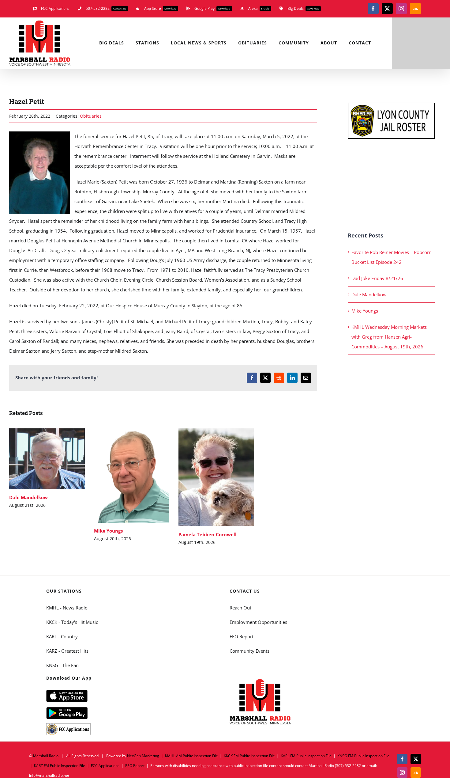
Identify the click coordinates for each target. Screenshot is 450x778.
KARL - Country (62, 636)
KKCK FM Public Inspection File (249, 755)
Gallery (56, 459)
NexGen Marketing (143, 755)
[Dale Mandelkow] (47, 458)
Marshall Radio (45, 755)
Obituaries (91, 116)
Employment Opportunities (258, 622)
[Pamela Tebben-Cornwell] (216, 477)
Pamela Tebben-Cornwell (207, 477)
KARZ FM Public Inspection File (59, 765)
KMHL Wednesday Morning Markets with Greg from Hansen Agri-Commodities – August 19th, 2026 (389, 337)
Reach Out (240, 608)
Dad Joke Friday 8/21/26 (377, 278)
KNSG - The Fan (62, 665)
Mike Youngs (122, 476)
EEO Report (241, 636)
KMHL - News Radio (67, 608)
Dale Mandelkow (38, 459)
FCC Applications (105, 765)
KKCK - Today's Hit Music (72, 622)
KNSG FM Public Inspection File (363, 755)
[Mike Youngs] (132, 475)
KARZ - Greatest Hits (67, 651)
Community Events (249, 651)
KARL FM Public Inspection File (306, 755)
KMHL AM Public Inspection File (191, 755)
